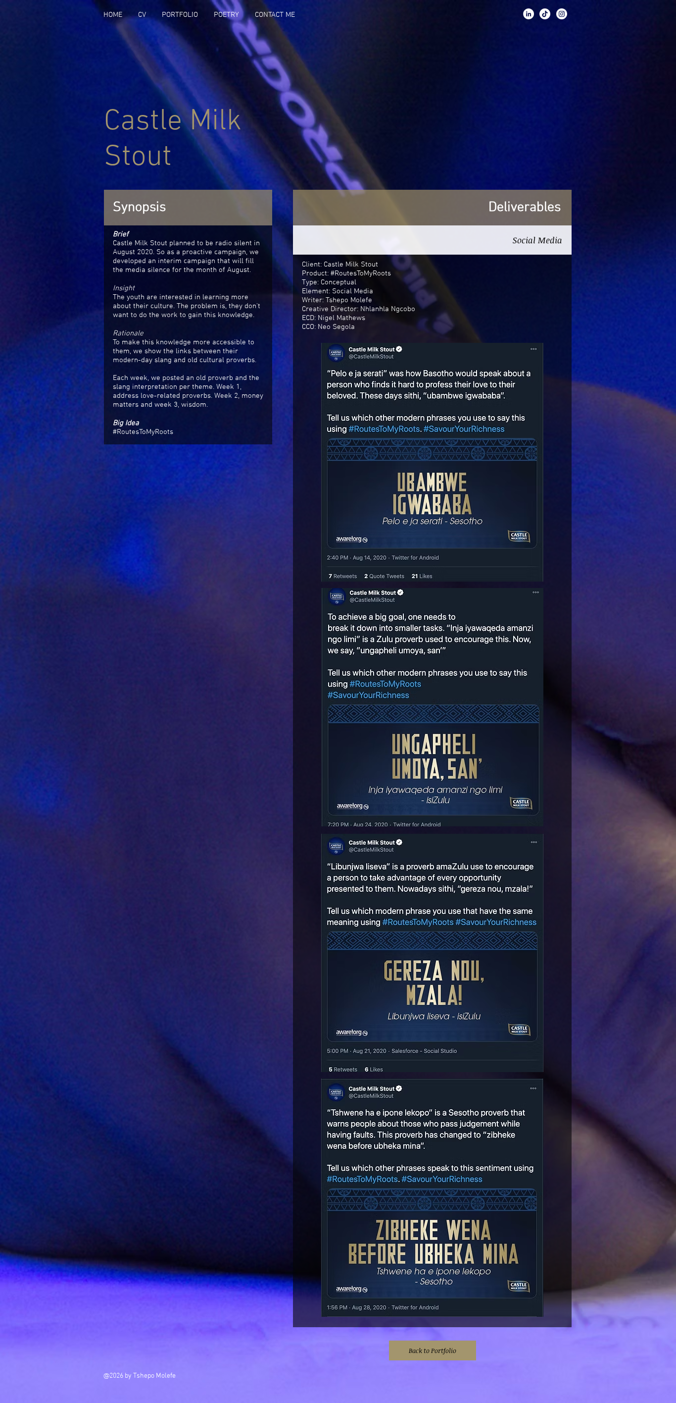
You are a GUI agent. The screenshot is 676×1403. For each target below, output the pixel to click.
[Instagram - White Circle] (561, 13)
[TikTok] (544, 13)
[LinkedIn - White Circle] (528, 13)
